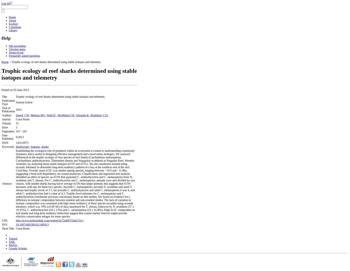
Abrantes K (82, 115)
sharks (45, 146)
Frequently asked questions (24, 55)
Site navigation (17, 45)
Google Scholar (18, 248)
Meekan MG (37, 115)
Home (12, 17)
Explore (13, 23)
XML (12, 241)
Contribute (15, 27)
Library (13, 30)
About (12, 20)
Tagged (13, 238)
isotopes (35, 146)
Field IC (51, 115)
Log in (5, 3)
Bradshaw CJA (99, 115)
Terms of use (16, 52)
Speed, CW (22, 115)
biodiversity (22, 146)
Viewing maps (17, 49)
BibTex (13, 245)
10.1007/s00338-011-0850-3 (32, 224)
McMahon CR (66, 115)
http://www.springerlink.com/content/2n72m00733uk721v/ (49, 220)
